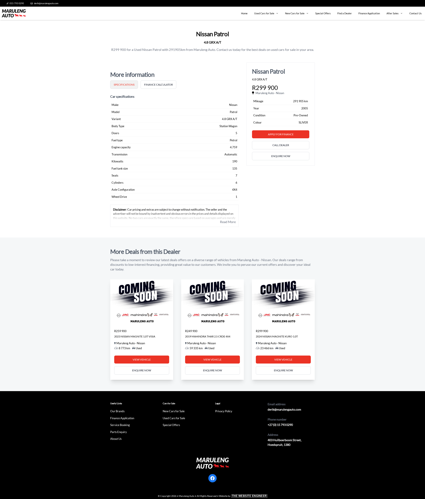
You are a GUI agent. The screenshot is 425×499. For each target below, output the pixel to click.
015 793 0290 (17, 3)
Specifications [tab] (124, 84)
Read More (228, 222)
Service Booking (120, 425)
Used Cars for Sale (264, 13)
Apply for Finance (281, 134)
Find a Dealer (344, 13)
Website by (243, 496)
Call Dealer (280, 145)
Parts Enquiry (118, 432)
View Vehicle (142, 359)
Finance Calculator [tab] (158, 84)
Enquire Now (280, 156)
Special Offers (323, 13)
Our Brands (117, 411)
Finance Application (369, 13)
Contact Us (415, 13)
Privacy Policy (223, 411)
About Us (116, 438)
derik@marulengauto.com (46, 3)
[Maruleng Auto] (14, 13)
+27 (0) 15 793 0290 (280, 425)
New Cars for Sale (294, 13)
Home (244, 13)
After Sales (392, 13)
